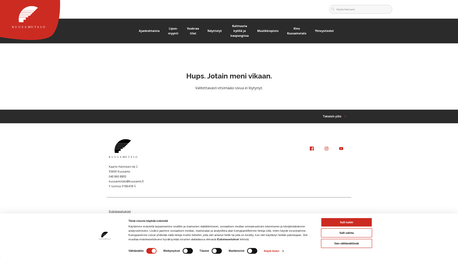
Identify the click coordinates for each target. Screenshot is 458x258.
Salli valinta (346, 232)
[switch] (188, 251)
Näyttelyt (215, 31)
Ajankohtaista (149, 31)
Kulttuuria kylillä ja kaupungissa (239, 31)
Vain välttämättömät (346, 243)
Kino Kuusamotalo (296, 31)
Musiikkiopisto (268, 31)
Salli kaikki (346, 222)
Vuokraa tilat (193, 31)
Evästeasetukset (120, 211)
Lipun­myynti (173, 31)
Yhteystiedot (324, 31)
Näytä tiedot (271, 250)
